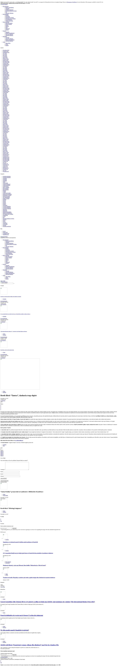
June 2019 (5, 108)
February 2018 (6, 125)
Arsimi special (5, 186)
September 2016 (6, 144)
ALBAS (4, 444)
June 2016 (5, 148)
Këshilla (7, 15)
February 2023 (6, 59)
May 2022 (5, 69)
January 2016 (5, 153)
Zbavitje (7, 29)
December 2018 (6, 114)
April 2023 (5, 56)
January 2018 (5, 126)
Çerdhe (4, 191)
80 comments (3, 340)
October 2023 (5, 51)
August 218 (5, 165)
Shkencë (7, 26)
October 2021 (5, 76)
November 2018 (6, 115)
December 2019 (6, 101)
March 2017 (5, 138)
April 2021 (5, 83)
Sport (6, 27)
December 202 (6, 171)
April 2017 (5, 137)
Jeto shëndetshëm (8, 19)
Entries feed (5, 232)
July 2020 (5, 93)
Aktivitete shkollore (9, 35)
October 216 (5, 169)
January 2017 (5, 140)
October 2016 (5, 143)
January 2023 (5, 60)
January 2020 (5, 100)
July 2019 (5, 106)
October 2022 (5, 63)
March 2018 (5, 124)
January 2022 (5, 73)
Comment (2, 469)
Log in (4, 231)
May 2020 (5, 95)
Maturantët (5, 210)
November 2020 (6, 89)
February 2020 (6, 99)
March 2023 (5, 58)
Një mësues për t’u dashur (10, 18)
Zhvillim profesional (9, 9)
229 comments (3, 304)
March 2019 (5, 111)
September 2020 (6, 91)
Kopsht (4, 201)
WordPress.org (6, 234)
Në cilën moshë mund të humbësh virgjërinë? (14, 630)
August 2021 (5, 79)
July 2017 (5, 133)
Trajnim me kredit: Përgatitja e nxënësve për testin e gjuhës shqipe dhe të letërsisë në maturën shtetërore (29, 577)
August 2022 (5, 65)
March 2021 (5, 84)
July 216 (4, 170)
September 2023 (6, 52)
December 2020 (6, 88)
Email (1, 473)
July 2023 (5, 53)
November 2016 (6, 142)
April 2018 (5, 123)
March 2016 (5, 151)
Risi (6, 12)
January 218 (5, 167)
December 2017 (6, 128)
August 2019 (5, 105)
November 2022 (6, 62)
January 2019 (5, 113)
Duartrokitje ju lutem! (9, 17)
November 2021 (6, 75)
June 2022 (5, 68)
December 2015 (6, 154)
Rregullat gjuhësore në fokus (11, 10)
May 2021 (5, 82)
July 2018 (5, 120)
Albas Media (7, 43)
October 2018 (5, 116)
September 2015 (6, 157)
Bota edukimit (5, 14)
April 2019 (5, 110)
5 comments (2, 321)
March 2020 (5, 98)
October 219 (5, 161)
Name (1, 471)
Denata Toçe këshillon (7, 194)
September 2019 (6, 104)
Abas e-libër (2, 280)
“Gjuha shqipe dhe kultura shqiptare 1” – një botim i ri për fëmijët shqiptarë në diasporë (13, 331)
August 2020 (5, 92)
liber (4, 445)
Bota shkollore (6, 6)
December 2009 (6, 159)
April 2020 (5, 96)
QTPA (6, 44)
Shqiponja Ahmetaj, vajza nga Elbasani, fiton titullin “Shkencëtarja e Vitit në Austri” (24, 565)
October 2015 (5, 155)
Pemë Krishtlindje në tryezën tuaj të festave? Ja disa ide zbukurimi (21, 615)
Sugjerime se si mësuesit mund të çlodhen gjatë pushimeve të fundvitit (10, 296)
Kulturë (6, 25)
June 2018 (5, 121)
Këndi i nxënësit (8, 24)
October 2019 (5, 103)
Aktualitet (7, 8)
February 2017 (6, 139)
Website (2, 476)
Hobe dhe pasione (8, 23)
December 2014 (6, 158)
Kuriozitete (7, 16)
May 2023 (5, 55)
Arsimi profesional (6, 185)
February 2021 (6, 85)
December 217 (6, 168)
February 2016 (6, 152)
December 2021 (6, 74)
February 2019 (6, 112)
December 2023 (6, 50)
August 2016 (5, 145)
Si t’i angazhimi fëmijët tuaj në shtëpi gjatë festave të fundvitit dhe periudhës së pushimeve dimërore (28, 553)
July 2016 (5, 147)
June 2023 (5, 54)
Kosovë (4, 30)
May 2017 (5, 135)
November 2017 (6, 129)
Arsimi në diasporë (6, 184)
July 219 (4, 162)
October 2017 (5, 130)
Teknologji (7, 28)
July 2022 (5, 66)
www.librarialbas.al (19, 440)
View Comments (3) (4, 480)
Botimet (6, 45)
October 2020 (5, 90)
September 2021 (6, 78)
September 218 (6, 164)
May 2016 (5, 149)
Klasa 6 (4, 200)
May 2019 (5, 109)
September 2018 (6, 118)
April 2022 (5, 70)
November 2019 (6, 102)
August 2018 (5, 119)
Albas (4, 42)
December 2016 (6, 141)
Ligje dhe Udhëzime (9, 13)
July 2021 (5, 80)
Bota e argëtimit (6, 22)
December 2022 (6, 61)
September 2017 (6, 131)
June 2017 (5, 134)
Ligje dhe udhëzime (9, 34)
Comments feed (6, 233)
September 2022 (6, 64)
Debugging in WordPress (72, 2)
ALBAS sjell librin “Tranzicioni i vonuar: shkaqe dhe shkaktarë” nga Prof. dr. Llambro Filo (29, 645)
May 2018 (5, 122)
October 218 (5, 163)
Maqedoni (5, 36)
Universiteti (5, 224)
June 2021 (5, 81)
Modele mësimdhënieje (9, 33)
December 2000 (6, 160)
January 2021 (5, 86)
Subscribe (14, 528)
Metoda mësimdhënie (9, 7)
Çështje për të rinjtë (9, 20)
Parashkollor (5, 215)
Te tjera (4, 221)
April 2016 (5, 150)
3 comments (2, 400)
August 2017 (5, 132)
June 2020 (5, 94)
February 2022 (6, 72)
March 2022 (5, 71)
